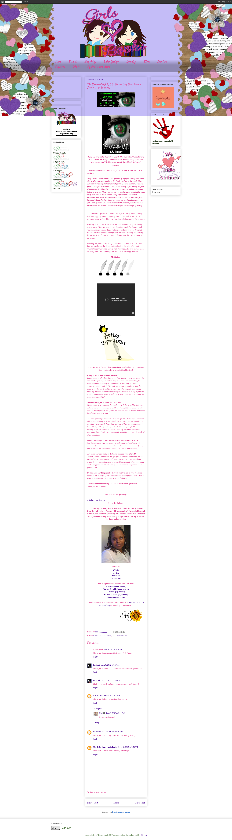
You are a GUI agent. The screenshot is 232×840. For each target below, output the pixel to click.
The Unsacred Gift (119, 635)
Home (58, 62)
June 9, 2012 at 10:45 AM (113, 695)
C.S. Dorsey (106, 635)
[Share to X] (119, 632)
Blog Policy (90, 62)
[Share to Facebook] (121, 632)
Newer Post (92, 802)
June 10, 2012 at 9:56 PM (128, 747)
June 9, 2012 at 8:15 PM (115, 713)
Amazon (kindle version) (116, 586)
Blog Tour (97, 635)
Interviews (162, 62)
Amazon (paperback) (116, 591)
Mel (100, 713)
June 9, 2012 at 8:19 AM (113, 649)
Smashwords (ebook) (116, 597)
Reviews (76, 67)
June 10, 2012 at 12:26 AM (112, 731)
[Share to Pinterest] (124, 632)
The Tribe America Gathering (105, 747)
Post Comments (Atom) (121, 812)
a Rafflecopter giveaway (96, 500)
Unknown (97, 731)
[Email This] (114, 632)
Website (116, 570)
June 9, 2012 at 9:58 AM (110, 680)
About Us (72, 62)
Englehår (97, 664)
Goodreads (116, 578)
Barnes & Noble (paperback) (116, 594)
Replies (99, 708)
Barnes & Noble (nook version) (116, 589)
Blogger (144, 835)
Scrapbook (60, 67)
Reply (95, 656)
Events (147, 62)
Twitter (116, 572)
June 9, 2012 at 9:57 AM (110, 665)
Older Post (140, 802)
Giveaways (131, 62)
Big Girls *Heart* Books (98, 67)
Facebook (116, 575)
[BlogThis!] (117, 632)
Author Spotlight (111, 62)
